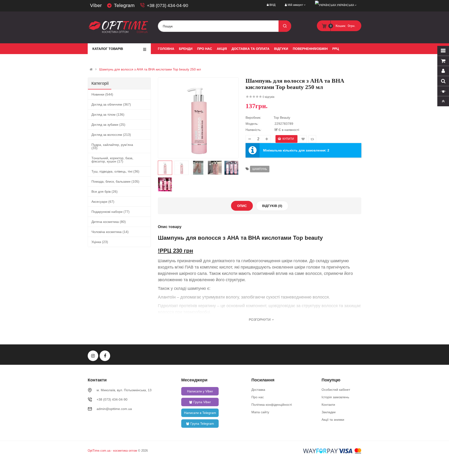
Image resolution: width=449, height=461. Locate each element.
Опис (242, 206)
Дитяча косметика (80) (108, 222)
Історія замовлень (335, 397)
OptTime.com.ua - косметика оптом (112, 450)
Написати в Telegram (200, 413)
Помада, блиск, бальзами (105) (115, 181)
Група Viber (202, 402)
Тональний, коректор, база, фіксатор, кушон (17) (112, 159)
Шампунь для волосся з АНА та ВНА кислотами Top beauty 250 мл (150, 69)
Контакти (328, 404)
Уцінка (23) (99, 242)
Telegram (124, 5)
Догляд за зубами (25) (108, 124)
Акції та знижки (333, 419)
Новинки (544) (102, 94)
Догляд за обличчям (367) (111, 104)
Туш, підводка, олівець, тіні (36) (115, 171)
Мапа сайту (260, 412)
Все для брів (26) (104, 191)
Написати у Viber (200, 391)
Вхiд (272, 5)
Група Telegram (202, 423)
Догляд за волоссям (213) (111, 134)
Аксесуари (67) (102, 201)
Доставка (258, 389)
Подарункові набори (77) (110, 212)
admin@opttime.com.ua (114, 409)
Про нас (257, 397)
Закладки (329, 412)
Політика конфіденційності (271, 404)
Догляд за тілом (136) (107, 114)
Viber (96, 5)
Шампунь (259, 169)
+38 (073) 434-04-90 (167, 5)
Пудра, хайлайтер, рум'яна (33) (112, 146)
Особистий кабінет (336, 389)
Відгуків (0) (272, 206)
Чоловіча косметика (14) (110, 232)
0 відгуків (268, 97)
